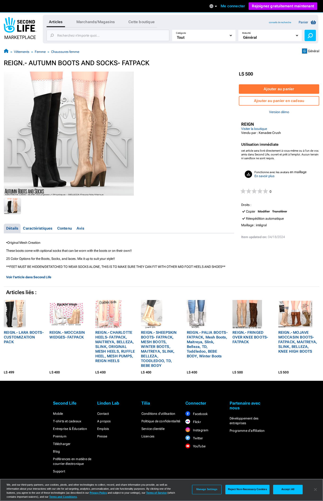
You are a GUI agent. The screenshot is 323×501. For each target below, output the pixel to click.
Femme (40, 52)
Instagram (200, 430)
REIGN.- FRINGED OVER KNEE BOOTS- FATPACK (250, 337)
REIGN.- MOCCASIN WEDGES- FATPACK (67, 334)
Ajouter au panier (279, 89)
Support (59, 471)
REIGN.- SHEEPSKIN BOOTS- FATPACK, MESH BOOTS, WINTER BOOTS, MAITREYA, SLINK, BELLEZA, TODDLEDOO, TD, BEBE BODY (159, 349)
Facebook (200, 414)
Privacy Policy (98, 492)
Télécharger (61, 444)
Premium (59, 436)
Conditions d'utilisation (158, 413)
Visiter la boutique (254, 129)
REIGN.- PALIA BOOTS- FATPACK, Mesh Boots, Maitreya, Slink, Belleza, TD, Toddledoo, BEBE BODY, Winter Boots (207, 344)
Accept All (287, 489)
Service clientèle (153, 429)
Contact (103, 413)
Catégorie (181, 33)
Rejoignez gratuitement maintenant (283, 6)
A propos (104, 421)
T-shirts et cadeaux (67, 421)
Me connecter (233, 6)
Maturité (246, 33)
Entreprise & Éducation (70, 429)
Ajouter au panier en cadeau (279, 100)
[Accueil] (6, 52)
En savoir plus (264, 176)
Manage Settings (207, 489)
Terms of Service (156, 492)
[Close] (315, 489)
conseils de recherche (280, 22)
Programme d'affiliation (247, 430)
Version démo (279, 112)
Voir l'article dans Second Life (28, 277)
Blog (56, 451)
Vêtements (21, 52)
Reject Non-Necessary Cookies (247, 489)
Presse (102, 436)
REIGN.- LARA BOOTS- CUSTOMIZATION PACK (24, 337)
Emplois (103, 429)
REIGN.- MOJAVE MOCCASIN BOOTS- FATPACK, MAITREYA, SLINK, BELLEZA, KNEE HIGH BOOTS (297, 342)
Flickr (196, 422)
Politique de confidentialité (160, 421)
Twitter (197, 438)
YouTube (198, 446)
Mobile (58, 413)
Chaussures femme (65, 52)
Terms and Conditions (63, 496)
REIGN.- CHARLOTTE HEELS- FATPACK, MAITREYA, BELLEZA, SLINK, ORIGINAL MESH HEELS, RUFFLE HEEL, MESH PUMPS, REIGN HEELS (115, 346)
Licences (148, 436)
